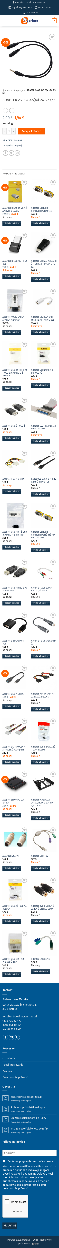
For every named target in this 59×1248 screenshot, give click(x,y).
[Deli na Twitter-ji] (11, 153)
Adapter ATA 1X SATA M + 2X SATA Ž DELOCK (43, 695)
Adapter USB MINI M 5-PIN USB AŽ (42, 371)
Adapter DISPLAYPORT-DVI (13, 642)
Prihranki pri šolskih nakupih (28, 1107)
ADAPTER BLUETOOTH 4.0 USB (15, 262)
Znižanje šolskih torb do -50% (28, 1117)
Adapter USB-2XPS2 (40, 959)
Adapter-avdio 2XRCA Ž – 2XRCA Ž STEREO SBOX (43, 907)
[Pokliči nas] (17, 1037)
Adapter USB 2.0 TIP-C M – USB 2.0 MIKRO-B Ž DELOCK (14, 372)
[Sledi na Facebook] (5, 1037)
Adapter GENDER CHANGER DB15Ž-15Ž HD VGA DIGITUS (43, 534)
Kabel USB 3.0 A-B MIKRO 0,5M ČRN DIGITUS (43, 480)
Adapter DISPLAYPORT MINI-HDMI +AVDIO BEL (42, 318)
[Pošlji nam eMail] (11, 1037)
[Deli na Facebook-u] (5, 153)
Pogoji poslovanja (12, 1064)
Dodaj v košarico (31, 131)
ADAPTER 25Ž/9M (11, 855)
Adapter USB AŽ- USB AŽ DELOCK (14, 907)
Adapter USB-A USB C (13, 694)
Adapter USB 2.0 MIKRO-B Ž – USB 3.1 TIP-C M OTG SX (44, 264)
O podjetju (8, 1058)
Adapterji (18, 90)
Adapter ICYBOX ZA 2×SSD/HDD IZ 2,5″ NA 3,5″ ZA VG (42, 802)
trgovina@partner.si (25, 1016)
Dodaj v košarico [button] (12, 223)
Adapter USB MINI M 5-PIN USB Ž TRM (13, 960)
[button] (4, 21)
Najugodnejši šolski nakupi (27, 1096)
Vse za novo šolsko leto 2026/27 (29, 1128)
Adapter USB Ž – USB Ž (13, 425)
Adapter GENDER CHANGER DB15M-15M (41, 209)
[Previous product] (11, 110)
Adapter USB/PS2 (39, 855)
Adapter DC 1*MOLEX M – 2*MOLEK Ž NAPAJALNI (14, 748)
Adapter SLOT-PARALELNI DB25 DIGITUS (43, 427)
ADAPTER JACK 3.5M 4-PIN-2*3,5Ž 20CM (42, 589)
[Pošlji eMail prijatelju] (17, 153)
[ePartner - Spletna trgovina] (29, 20)
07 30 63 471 (14, 1029)
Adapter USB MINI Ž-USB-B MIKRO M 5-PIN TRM (15, 533)
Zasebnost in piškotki (15, 1077)
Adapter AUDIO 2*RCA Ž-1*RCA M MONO (13, 318)
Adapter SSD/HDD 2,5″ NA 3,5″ (13, 801)
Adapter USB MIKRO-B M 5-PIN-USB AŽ (14, 589)
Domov (6, 90)
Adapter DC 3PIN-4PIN (13, 479)
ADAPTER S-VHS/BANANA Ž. (43, 642)
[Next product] (5, 110)
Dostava (7, 1071)
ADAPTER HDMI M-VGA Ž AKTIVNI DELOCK (14, 209)
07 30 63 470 (14, 1020)
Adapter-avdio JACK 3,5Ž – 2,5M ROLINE (43, 748)
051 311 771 (15, 1024)
